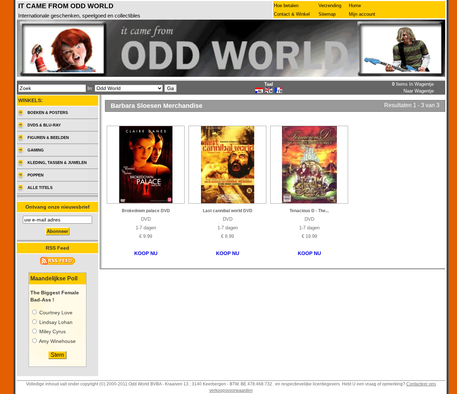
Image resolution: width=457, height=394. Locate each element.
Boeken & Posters (47, 112)
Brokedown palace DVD (146, 210)
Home (355, 5)
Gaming (35, 150)
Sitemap (327, 14)
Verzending (329, 5)
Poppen (35, 175)
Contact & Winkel (292, 14)
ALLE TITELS (39, 187)
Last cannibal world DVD (227, 210)
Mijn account (362, 14)
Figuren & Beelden (48, 137)
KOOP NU (145, 253)
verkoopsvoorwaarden (231, 390)
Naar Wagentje (418, 91)
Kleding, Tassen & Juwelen (57, 162)
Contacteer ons (421, 383)
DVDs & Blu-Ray (44, 125)
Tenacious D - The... (309, 210)
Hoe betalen (286, 5)
